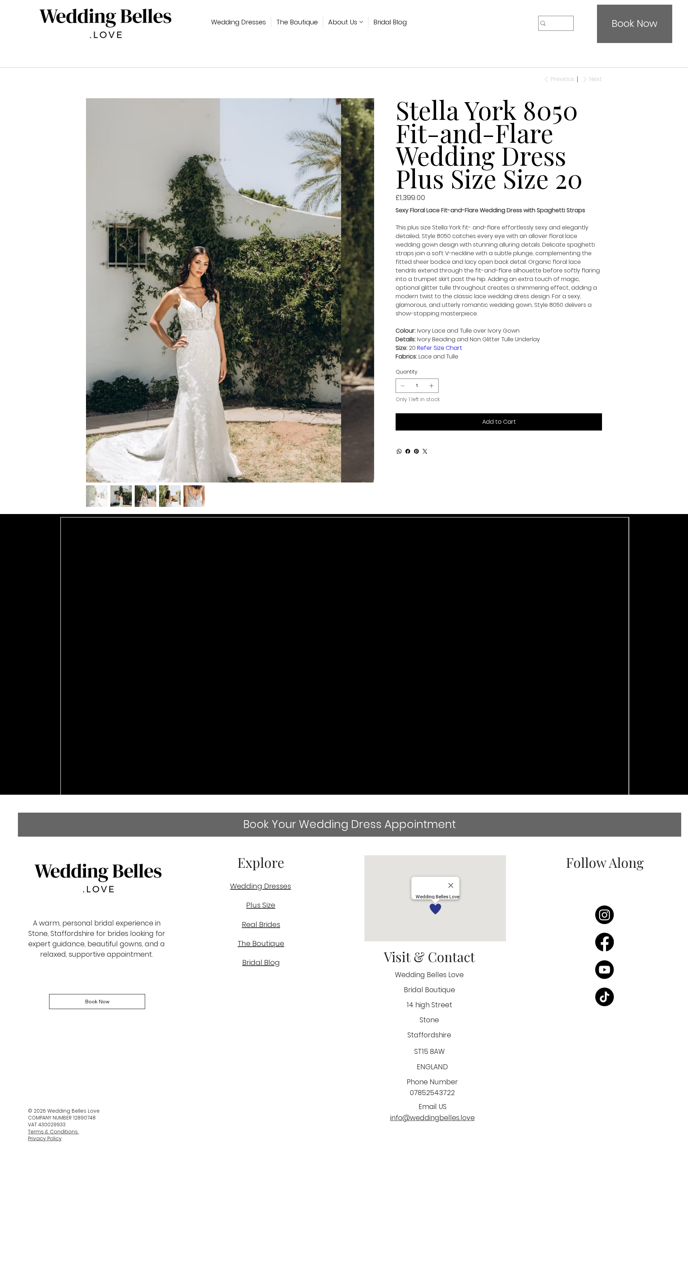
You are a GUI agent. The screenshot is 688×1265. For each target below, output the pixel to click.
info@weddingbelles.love (432, 1118)
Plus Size (260, 905)
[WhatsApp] (399, 451)
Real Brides (261, 924)
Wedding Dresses (260, 886)
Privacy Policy (45, 1138)
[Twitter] (425, 451)
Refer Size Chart (439, 348)
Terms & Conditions (53, 1131)
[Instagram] (604, 914)
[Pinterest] (416, 451)
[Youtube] (604, 969)
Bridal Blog (261, 962)
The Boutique (261, 943)
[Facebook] (407, 451)
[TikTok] (604, 997)
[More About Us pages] (361, 22)
